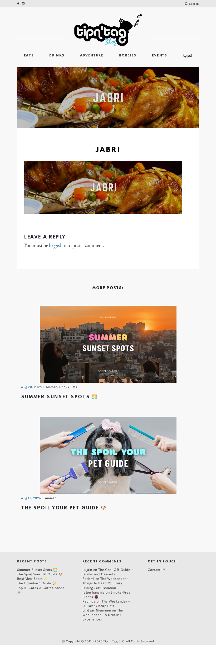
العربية (187, 55)
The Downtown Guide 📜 (37, 583)
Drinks (57, 56)
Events (159, 56)
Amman (51, 387)
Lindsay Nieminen (96, 610)
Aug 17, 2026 (31, 498)
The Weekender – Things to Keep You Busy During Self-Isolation (105, 583)
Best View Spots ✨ (32, 578)
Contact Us (156, 569)
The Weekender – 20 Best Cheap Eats (106, 603)
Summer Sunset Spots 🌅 (59, 397)
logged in (57, 245)
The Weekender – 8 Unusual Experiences (102, 614)
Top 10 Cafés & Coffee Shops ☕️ (40, 589)
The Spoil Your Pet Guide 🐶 (63, 508)
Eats (29, 56)
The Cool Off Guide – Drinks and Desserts (107, 571)
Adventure (92, 56)
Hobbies (127, 56)
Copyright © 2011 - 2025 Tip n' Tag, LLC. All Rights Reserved (110, 641)
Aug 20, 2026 (31, 387)
